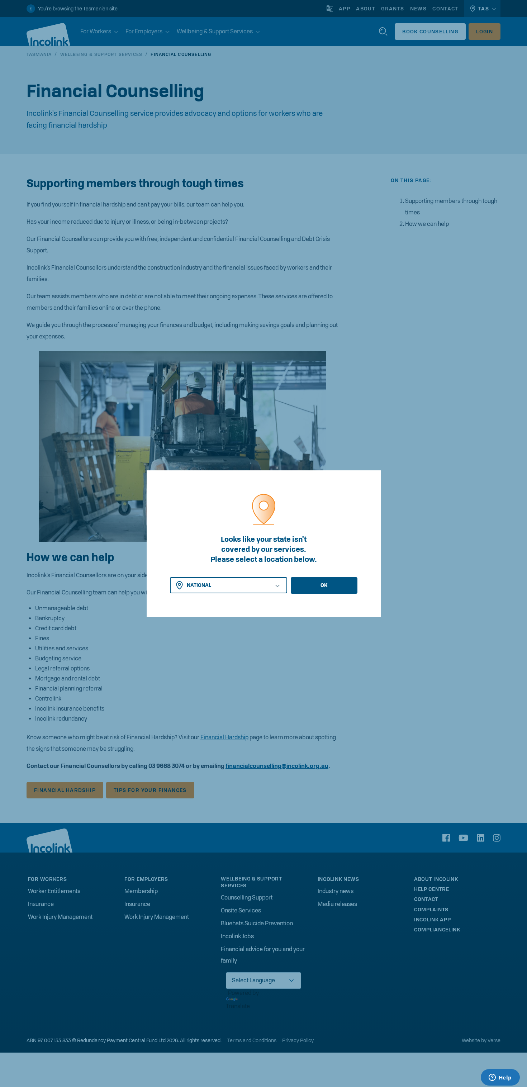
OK (324, 585)
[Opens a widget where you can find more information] (500, 1078)
